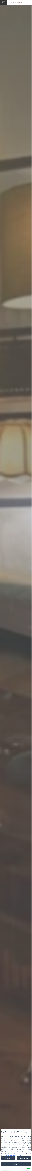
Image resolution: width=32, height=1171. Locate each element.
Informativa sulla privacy (13, 1155)
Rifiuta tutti (8, 1158)
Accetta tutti (24, 1158)
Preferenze (16, 1164)
